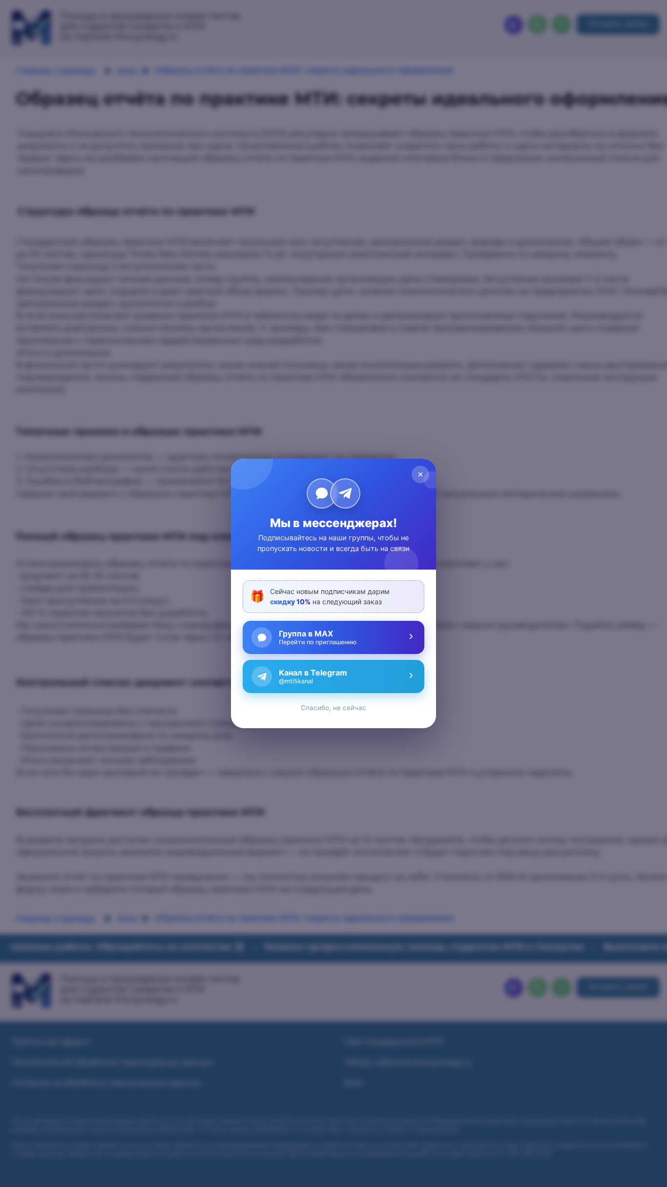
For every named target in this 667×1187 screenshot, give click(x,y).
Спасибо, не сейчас (333, 708)
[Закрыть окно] (420, 474)
